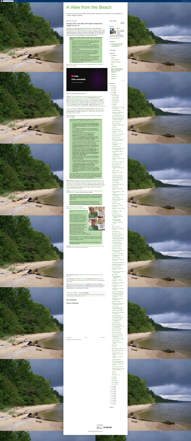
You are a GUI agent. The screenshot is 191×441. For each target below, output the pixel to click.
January (114, 384)
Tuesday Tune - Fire (116, 374)
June (113, 106)
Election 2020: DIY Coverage (118, 350)
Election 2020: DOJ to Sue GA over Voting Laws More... (118, 140)
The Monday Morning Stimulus (118, 134)
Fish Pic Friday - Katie (116, 352)
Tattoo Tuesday (115, 187)
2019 (112, 388)
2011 (112, 402)
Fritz (119, 28)
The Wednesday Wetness (117, 115)
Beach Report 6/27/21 (116, 135)
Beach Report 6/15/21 (116, 247)
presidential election (76, 295)
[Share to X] (85, 293)
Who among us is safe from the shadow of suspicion (83, 120)
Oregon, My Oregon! (116, 123)
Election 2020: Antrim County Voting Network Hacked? (118, 294)
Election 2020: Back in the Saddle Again (117, 336)
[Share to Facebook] (86, 293)
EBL (112, 64)
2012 (112, 400)
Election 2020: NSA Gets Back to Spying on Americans (118, 119)
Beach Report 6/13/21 (116, 267)
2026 (112, 85)
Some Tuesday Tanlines (117, 328)
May (113, 377)
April (113, 378)
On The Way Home (116, 340)
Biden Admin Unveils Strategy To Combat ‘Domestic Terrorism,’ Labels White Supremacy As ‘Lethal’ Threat (85, 186)
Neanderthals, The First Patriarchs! (116, 144)
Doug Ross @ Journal (115, 62)
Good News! (114, 127)
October (113, 99)
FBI (74, 45)
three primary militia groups (82, 42)
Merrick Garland (70, 295)
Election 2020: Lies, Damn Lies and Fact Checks (118, 272)
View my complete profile (115, 38)
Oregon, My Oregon (116, 137)
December (114, 95)
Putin (82, 295)
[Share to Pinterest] (88, 293)
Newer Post (69, 337)
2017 (112, 391)
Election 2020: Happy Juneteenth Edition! (116, 220)
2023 (112, 90)
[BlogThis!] (83, 293)
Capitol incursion (81, 294)
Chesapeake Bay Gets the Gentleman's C (117, 155)
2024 (112, 88)
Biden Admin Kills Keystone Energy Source (117, 299)
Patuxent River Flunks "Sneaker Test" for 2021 (117, 243)
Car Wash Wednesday (116, 315)
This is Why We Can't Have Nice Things (117, 180)
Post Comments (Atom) (76, 339)
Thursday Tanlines (115, 231)
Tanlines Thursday (115, 170)
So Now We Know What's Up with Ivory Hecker (118, 235)
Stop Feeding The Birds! (117, 245)
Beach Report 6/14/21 (116, 257)
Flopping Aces (114, 66)
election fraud (92, 294)
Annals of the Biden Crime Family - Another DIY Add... (118, 177)
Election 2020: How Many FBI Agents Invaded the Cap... (118, 238)
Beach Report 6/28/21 (116, 129)
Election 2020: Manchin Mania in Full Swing (118, 313)
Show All (123, 80)
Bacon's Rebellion (115, 59)
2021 (112, 94)
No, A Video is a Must (116, 330)
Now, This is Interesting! (116, 248)
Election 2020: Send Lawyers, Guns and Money (118, 251)
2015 (112, 395)
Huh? (113, 225)
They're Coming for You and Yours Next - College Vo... (117, 317)
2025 (112, 87)
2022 (112, 92)
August (113, 102)
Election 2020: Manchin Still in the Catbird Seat (118, 327)
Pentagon (80, 45)
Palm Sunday (114, 142)
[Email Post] (80, 292)
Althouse (113, 57)
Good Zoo (114, 346)
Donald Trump (87, 294)
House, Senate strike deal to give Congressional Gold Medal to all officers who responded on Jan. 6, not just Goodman (85, 103)
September (114, 100)
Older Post (103, 337)
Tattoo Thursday (115, 306)
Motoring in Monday (116, 197)
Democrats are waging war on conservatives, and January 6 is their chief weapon (86, 99)
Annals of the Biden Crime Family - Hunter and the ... (117, 308)
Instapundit (113, 74)
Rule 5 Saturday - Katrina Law (118, 348)
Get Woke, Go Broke (116, 203)
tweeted (91, 194)
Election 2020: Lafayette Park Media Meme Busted (118, 304)
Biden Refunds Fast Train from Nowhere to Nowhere (118, 265)
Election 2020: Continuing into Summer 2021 (118, 195)
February (114, 382)
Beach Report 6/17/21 (116, 226)
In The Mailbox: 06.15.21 (79, 278)
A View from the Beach (89, 7)
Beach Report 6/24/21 (116, 164)
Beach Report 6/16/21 (116, 233)
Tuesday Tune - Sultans (117, 121)
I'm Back (113, 371)
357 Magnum (114, 55)
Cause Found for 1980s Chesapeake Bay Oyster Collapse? (117, 216)
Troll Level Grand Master (71, 108)
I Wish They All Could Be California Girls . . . (117, 320)
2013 (112, 398)
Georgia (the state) (100, 294)
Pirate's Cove (114, 76)
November (114, 97)
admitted (88, 203)
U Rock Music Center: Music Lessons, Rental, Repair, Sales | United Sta (117, 45)
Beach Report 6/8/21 (116, 322)
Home (86, 337)
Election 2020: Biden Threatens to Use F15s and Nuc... (118, 167)
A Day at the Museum (116, 156)
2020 (112, 386)
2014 (112, 396)
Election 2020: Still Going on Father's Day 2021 (117, 200)
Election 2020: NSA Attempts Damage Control (117, 113)
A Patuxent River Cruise (117, 163)
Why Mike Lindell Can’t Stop (78, 284)
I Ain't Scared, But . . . (116, 182)
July (113, 104)
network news (87, 45)
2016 (112, 393)
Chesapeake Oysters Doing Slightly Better (117, 256)
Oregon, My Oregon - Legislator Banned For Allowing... (117, 277)
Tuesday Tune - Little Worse (117, 253)
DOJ (77, 45)
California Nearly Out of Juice (118, 116)
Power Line (113, 78)
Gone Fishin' (114, 373)
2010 (112, 403)
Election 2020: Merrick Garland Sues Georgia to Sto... (118, 149)
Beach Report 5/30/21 (116, 110)
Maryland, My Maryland (116, 324)
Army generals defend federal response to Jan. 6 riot (81, 100)
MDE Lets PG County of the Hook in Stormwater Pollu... (118, 362)
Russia (84, 295)
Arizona (76, 294)
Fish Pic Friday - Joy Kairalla (117, 161)
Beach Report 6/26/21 (116, 146)
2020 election (72, 294)
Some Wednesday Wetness (117, 366)
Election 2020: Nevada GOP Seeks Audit (117, 185)
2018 (112, 389)
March (113, 380)
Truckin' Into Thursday (116, 359)
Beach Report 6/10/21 (116, 301)
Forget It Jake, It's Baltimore (117, 291)
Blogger (101, 431)
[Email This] (82, 293)
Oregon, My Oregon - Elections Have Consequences (118, 369)
